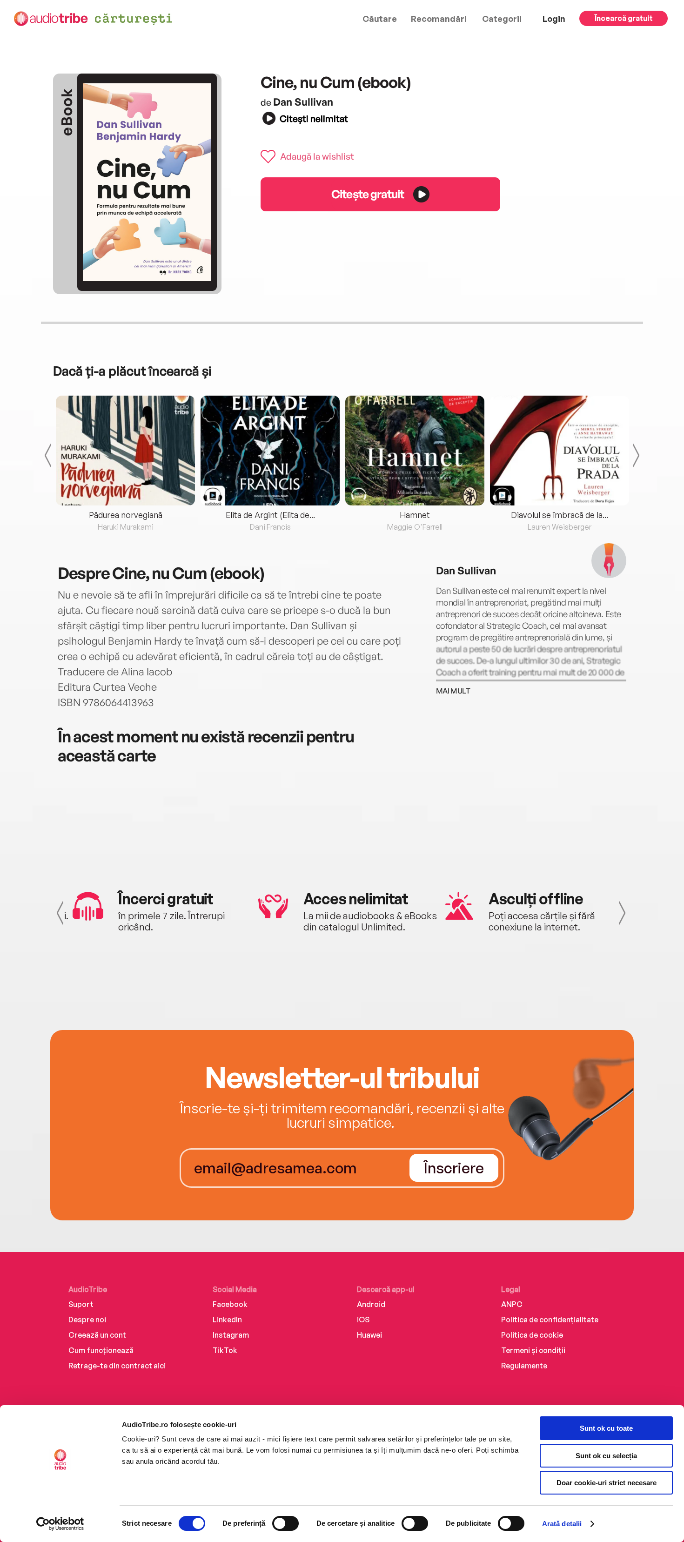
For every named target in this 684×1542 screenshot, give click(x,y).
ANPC (512, 1304)
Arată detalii (562, 1524)
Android (371, 1304)
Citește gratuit (367, 194)
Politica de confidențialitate (549, 1319)
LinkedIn (227, 1319)
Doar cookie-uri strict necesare (607, 1483)
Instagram (231, 1335)
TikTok (225, 1350)
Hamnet (415, 515)
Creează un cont (97, 1335)
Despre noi (87, 1319)
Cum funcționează (101, 1350)
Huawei (369, 1335)
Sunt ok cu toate (606, 1428)
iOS (363, 1319)
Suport (81, 1304)
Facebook (230, 1304)
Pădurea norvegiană (125, 515)
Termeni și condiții (533, 1350)
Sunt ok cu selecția (606, 1456)
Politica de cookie (532, 1335)
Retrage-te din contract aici (117, 1365)
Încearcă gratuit (624, 18)
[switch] (285, 1523)
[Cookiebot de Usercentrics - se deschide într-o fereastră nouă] (60, 1524)
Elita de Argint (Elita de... (270, 515)
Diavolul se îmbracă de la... (559, 515)
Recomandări (439, 18)
